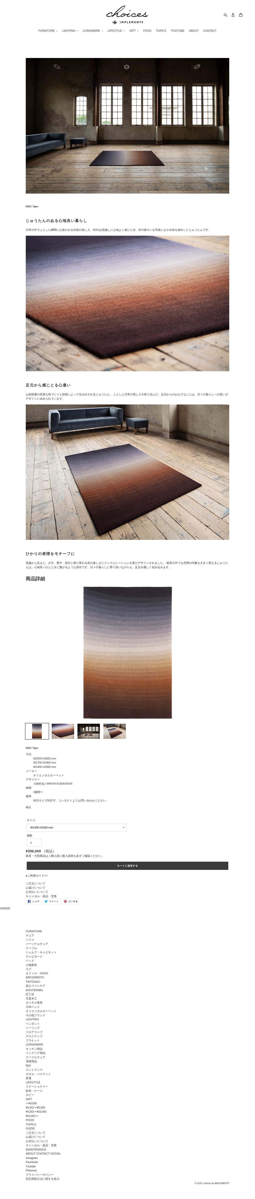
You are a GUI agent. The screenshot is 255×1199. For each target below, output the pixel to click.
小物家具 (31, 964)
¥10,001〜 (32, 1116)
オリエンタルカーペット (41, 1011)
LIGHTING (32, 1019)
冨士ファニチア (35, 985)
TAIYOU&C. (33, 981)
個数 (29, 835)
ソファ (30, 939)
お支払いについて (37, 891)
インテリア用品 (35, 1052)
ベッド (30, 960)
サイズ (31, 820)
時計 (28, 1065)
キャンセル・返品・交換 (41, 896)
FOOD (30, 1120)
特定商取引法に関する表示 (42, 1178)
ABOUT (30, 1153)
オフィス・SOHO (37, 973)
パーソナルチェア (37, 943)
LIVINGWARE (34, 1044)
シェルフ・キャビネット (41, 952)
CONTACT (43, 1153)
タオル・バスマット (38, 1074)
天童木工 (31, 998)
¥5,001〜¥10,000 (36, 1111)
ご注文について (35, 883)
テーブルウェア (35, 1057)
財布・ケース (34, 1090)
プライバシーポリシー (40, 1174)
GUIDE (30, 1128)
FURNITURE (34, 931)
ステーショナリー (37, 1086)
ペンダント (33, 1023)
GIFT (29, 1099)
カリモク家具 (34, 1002)
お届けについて (35, 887)
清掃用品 (31, 1061)
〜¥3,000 (31, 1103)
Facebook (32, 1162)
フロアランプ (34, 1032)
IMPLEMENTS (35, 977)
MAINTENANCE (36, 1149)
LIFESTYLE (33, 1082)
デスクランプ (34, 1036)
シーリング (33, 1027)
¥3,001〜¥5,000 (35, 1107)
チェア (30, 935)
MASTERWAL (34, 990)
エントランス (34, 1069)
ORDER (5, 908)
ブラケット (33, 1040)
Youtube (31, 1166)
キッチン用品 (34, 1048)
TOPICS (31, 1124)
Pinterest (31, 1170)
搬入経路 (67, 855)
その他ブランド (35, 1015)
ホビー (30, 1094)
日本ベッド (33, 1006)
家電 (28, 1078)
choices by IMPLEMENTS (216, 1183)
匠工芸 (30, 994)
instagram (32, 1157)
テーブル (31, 948)
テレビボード (34, 956)
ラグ (28, 969)
